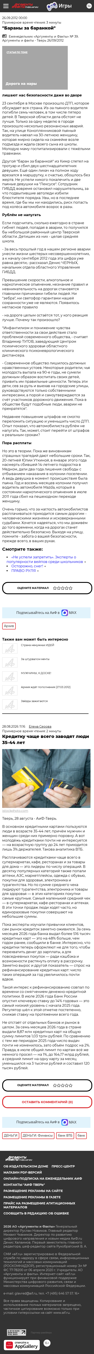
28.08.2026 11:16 (13, 727)
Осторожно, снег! (27, 566)
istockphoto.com (15, 811)
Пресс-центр (63, 1166)
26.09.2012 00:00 (14, 18)
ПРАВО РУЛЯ (23, 571)
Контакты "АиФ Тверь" (24, 1185)
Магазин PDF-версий (22, 1172)
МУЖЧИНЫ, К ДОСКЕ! (36, 673)
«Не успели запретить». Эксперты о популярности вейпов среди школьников (45, 559)
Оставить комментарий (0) (47, 1102)
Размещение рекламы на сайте (33, 1191)
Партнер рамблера (41, 1332)
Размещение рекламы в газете (32, 1197)
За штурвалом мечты (35, 659)
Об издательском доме (25, 1166)
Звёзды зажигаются (34, 701)
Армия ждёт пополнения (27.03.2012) (46, 687)
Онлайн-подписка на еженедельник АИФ (42, 1179)
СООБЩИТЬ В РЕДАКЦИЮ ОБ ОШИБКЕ (36, 1213)
